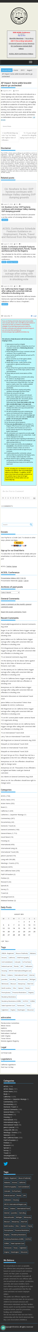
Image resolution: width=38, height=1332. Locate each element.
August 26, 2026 (8, 286)
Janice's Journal (6, 856)
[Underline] (8, 498)
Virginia (13, 1010)
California (4, 220)
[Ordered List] (13, 498)
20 (9, 931)
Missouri (13, 984)
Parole (27, 988)
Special (3, 885)
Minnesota (5, 984)
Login (35, 316)
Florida (16, 966)
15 (19, 928)
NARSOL (4, 1028)
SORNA (32, 1001)
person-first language (20, 360)
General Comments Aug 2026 (16, 657)
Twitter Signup (11, 566)
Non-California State (8, 871)
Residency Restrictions (9, 997)
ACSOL (4, 262)
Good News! (5, 837)
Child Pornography (23, 958)
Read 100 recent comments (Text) (13, 612)
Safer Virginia (5, 1036)
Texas (28, 1005)
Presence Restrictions (19, 992)
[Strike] (10, 498)
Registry (31, 992)
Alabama (33, 953)
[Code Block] (20, 498)
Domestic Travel (7, 826)
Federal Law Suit (7, 966)
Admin (17, 91)
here (15, 540)
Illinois (4, 975)
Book (3, 807)
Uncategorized (6, 897)
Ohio (14, 988)
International (5, 844)
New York (30, 984)
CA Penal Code (6, 1053)
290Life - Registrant (8, 953)
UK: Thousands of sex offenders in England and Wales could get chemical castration (18, 770)
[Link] (23, 498)
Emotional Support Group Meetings (21, 43)
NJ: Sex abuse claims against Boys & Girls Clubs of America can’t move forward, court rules (18, 663)
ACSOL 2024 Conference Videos (21, 54)
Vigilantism (5, 1010)
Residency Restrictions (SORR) (11, 1001)
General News (7, 126)
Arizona (4, 958)
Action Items (5, 803)
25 (34, 931)
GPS (22, 966)
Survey (3, 889)
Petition (4, 878)
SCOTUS (25, 1001)
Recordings (29, 38)
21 (14, 931)
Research (4, 882)
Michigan (32, 979)
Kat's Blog (13, 979)
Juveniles (4, 979)
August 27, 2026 (8, 204)
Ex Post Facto (27, 962)
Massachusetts (23, 979)
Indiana (10, 975)
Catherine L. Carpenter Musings (12, 815)
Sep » (7, 941)
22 (19, 931)
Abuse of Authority (22, 953)
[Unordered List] (15, 498)
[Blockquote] (18, 498)
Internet (31, 975)
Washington (21, 1010)
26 (4, 935)
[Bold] (3, 498)
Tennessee (20, 1005)
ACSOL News (5, 800)
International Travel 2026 (14, 733)
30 (24, 935)
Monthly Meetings (17, 38)
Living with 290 (6, 859)
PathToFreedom (7, 874)
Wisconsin (30, 1010)
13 (9, 928)
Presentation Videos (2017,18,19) (13, 578)
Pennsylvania (6, 992)
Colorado (17, 962)
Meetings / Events (12, 262)
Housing (4, 841)
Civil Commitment (7, 962)
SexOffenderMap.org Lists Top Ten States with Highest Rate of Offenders (10, 136)
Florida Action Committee (10, 1023)
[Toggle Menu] (30, 62)
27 (9, 935)
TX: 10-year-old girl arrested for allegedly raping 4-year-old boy (28, 135)
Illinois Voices (6, 1026)
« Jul (2, 941)
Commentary (5, 818)
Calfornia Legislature (8, 1064)
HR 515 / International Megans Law (20, 971)
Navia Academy (6, 1031)
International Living (8, 848)
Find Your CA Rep (7, 1067)
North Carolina (6, 988)
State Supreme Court (8, 1005)
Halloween (28, 966)
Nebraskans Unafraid (8, 1033)
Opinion (20, 988)
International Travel (8, 852)
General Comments (8, 829)
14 (14, 928)
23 (24, 931)
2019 (26, 581)
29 (19, 935)
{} (25, 498)
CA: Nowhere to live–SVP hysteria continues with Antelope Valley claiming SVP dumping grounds (19, 193)
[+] (28, 498)
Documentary (6, 822)
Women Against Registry (10, 1041)
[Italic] (5, 498)
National (4, 867)
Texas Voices (6, 1038)
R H (16, 204)
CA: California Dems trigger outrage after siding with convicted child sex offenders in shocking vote (19, 275)
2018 (20, 581)
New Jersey (21, 984)
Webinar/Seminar (7, 900)
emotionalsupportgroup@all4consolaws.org (15, 332)
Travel (3, 893)
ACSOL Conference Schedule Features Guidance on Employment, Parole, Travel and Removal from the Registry (19, 233)
